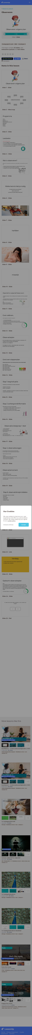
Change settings (8, 524)
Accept (23, 524)
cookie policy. (11, 521)
